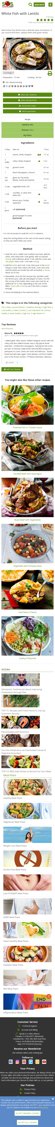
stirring (8, 259)
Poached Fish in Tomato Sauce (27, 427)
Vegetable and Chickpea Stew (27, 566)
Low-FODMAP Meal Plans (15, 893)
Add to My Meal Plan (29, 100)
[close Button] (53, 1098)
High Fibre (47, 307)
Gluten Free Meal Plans (14, 869)
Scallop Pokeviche (27, 658)
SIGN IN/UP (39, 4)
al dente (46, 270)
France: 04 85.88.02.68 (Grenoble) (29, 1041)
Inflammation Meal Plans (15, 1012)
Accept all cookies (27, 1122)
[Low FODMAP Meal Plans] (27, 882)
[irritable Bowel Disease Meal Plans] (27, 978)
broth (47, 265)
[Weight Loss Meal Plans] (27, 835)
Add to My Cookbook (29, 95)
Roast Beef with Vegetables (27, 519)
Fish (3, 307)
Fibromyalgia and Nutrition (15, 731)
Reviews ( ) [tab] (27, 130)
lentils (31, 233)
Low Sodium (6, 310)
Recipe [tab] (27, 119)
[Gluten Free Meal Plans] (27, 859)
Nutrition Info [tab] (27, 124)
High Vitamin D (38, 313)
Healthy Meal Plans (12, 798)
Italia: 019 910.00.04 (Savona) (29, 1044)
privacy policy (42, 1107)
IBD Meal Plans (10, 988)
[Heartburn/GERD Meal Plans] (27, 906)
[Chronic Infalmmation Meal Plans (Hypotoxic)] (27, 1002)
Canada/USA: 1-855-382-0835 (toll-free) (29, 1039)
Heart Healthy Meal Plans (15, 941)
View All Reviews (7, 328)
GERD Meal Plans (11, 917)
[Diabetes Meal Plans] (27, 954)
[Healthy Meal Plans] (27, 787)
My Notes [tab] (27, 135)
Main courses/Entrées (16, 307)
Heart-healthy (15, 313)
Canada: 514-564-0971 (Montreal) (29, 1036)
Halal (16, 310)
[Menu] (50, 5)
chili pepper (10, 261)
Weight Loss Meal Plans (15, 845)
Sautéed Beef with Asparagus (27, 473)
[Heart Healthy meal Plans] (27, 930)
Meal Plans (9, 775)
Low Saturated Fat (36, 310)
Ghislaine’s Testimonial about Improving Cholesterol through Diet (21, 691)
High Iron (27, 313)
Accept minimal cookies (27, 1113)
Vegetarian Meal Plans (14, 821)
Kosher (23, 310)
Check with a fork (18, 286)
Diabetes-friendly (34, 307)
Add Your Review (13, 369)
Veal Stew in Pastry (27, 612)
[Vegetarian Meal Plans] (27, 811)
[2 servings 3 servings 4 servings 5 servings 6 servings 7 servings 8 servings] (8, 73)
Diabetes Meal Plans (13, 964)
